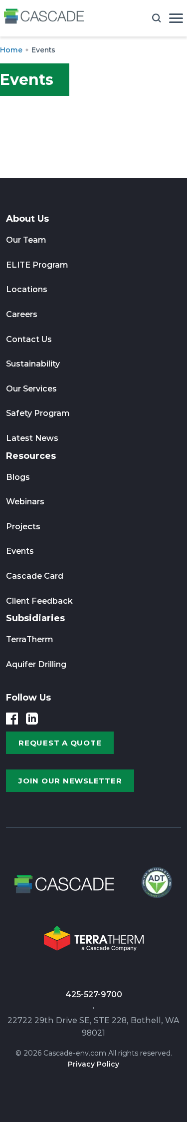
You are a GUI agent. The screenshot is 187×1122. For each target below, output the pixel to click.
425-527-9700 (93, 994)
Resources (31, 455)
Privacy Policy (93, 1064)
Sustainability (33, 364)
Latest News (32, 438)
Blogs (18, 477)
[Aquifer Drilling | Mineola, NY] (155, 887)
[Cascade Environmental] (44, 18)
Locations (26, 289)
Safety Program (38, 413)
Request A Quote (59, 743)
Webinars (25, 501)
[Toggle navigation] (176, 18)
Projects (23, 526)
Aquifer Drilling (36, 664)
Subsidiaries (35, 618)
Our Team (26, 240)
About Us (27, 218)
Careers (21, 314)
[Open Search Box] (156, 17)
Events (20, 551)
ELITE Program (37, 265)
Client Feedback (39, 601)
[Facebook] (12, 719)
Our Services (31, 388)
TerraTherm (29, 639)
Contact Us (29, 339)
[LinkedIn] (32, 719)
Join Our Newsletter (70, 780)
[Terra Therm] (94, 941)
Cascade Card (34, 576)
